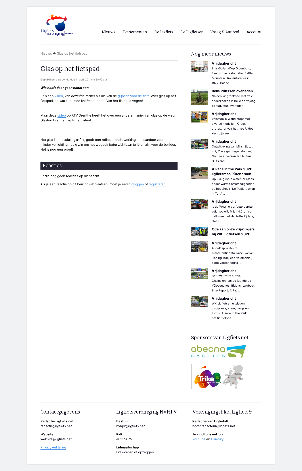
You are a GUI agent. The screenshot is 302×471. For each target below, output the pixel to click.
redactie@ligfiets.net (56, 426)
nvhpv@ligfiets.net (130, 426)
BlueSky (217, 439)
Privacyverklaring (53, 447)
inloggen (137, 184)
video (59, 96)
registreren (157, 184)
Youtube (198, 439)
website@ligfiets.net (56, 439)
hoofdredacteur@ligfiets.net (213, 426)
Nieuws (46, 54)
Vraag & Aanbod (224, 32)
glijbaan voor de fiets (133, 96)
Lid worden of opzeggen (135, 452)
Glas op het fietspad (72, 54)
